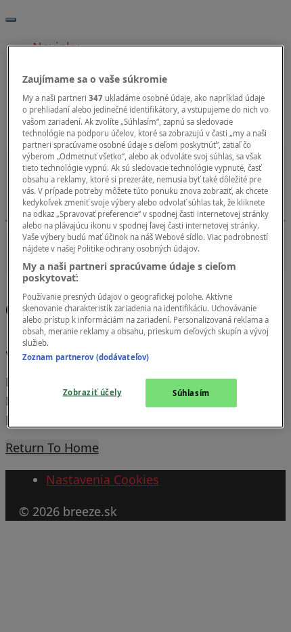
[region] (145, 236)
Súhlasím (191, 393)
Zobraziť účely (92, 392)
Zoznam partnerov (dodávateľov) (85, 357)
